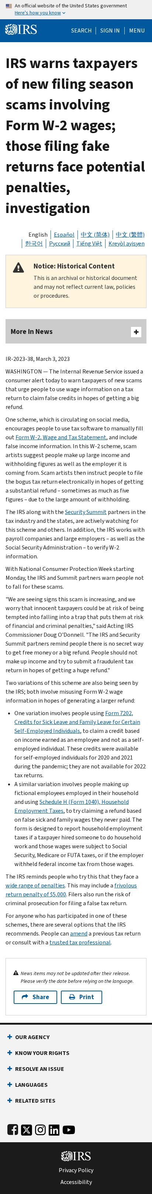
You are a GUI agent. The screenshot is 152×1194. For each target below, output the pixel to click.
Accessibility (76, 1182)
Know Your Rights (42, 1053)
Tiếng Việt (89, 243)
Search (81, 30)
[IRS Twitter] (26, 1128)
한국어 (34, 243)
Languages (31, 1085)
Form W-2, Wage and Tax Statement (60, 437)
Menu (137, 30)
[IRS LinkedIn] (54, 1128)
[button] (110, 30)
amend (78, 933)
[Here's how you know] (76, 9)
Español (64, 235)
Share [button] (40, 997)
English (38, 235)
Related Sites (35, 1101)
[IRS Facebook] (12, 1128)
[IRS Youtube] (68, 1128)
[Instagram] (40, 1128)
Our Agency (32, 1037)
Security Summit (86, 512)
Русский (59, 243)
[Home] (21, 29)
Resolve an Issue (39, 1069)
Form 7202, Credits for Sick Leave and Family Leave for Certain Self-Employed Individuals (77, 722)
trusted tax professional (80, 942)
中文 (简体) (95, 235)
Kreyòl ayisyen (126, 243)
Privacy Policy (76, 1170)
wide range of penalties (35, 885)
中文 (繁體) (130, 235)
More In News (32, 331)
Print (86, 997)
